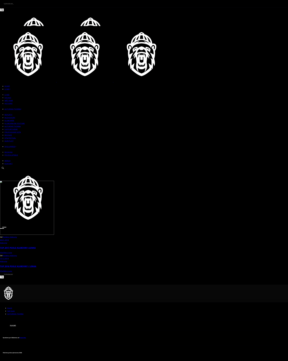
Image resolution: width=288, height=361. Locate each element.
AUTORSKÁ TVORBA (15, 314)
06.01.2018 (4, 240)
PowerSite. (23, 337)
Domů (9, 308)
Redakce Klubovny (10, 237)
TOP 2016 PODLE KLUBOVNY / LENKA (18, 266)
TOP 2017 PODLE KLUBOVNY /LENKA (18, 247)
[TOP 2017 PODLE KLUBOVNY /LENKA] (27, 234)
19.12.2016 (4, 258)
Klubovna (3, 243)
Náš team (11, 311)
